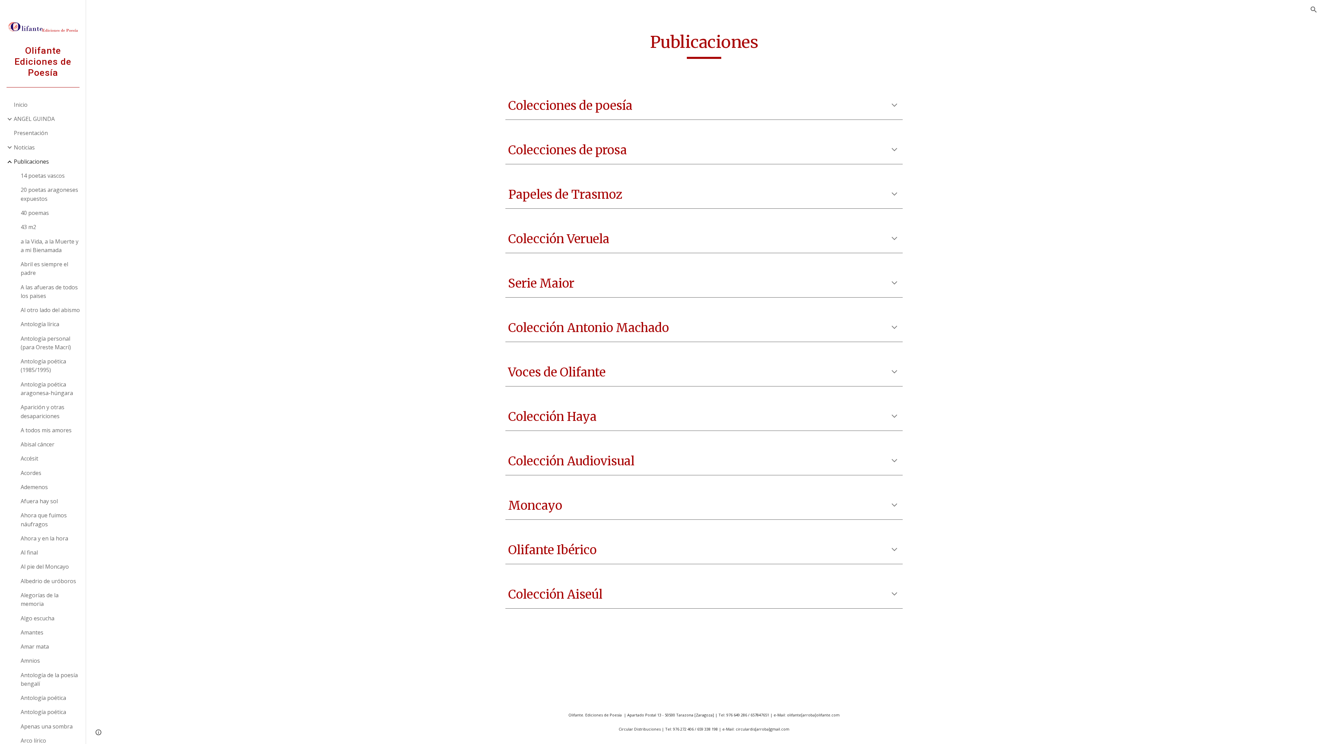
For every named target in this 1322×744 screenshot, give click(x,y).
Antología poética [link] (43, 698)
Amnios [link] (30, 660)
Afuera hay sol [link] (39, 501)
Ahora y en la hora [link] (44, 538)
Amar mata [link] (35, 646)
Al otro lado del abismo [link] (50, 310)
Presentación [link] (31, 133)
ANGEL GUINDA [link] (34, 119)
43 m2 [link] (28, 227)
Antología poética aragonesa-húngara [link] (47, 389)
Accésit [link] (29, 458)
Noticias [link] (24, 147)
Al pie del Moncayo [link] (45, 566)
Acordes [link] (31, 473)
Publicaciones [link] (31, 161)
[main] (704, 45)
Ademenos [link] (34, 487)
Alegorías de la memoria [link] (40, 599)
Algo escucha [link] (37, 618)
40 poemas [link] (35, 213)
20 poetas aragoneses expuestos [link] (49, 194)
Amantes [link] (32, 632)
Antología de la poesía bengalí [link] (49, 679)
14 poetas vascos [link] (43, 175)
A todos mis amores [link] (46, 430)
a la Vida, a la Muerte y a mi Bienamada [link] (49, 246)
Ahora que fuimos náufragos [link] (44, 520)
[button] (1313, 9)
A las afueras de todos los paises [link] (49, 291)
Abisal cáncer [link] (37, 444)
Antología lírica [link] (40, 324)
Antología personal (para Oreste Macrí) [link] (46, 343)
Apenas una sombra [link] (47, 726)
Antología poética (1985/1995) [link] (43, 366)
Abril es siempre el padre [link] (44, 268)
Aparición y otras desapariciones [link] (42, 411)
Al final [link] (29, 552)
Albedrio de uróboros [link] (48, 581)
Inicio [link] (21, 104)
